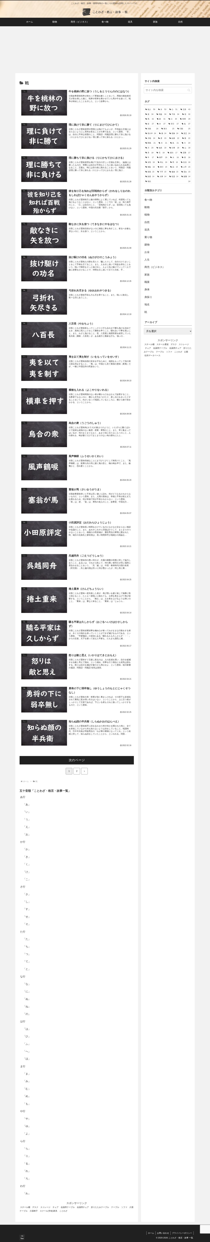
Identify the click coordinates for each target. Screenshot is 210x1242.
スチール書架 (163, 344)
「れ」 (27, 1171)
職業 (147, 282)
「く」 (27, 864)
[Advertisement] (105, 50)
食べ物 (148, 199)
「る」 (27, 1163)
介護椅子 (34, 1211)
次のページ (77, 760)
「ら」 (27, 1148)
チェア (56, 1207)
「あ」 (27, 804)
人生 (147, 259)
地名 (147, 304)
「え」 (27, 827)
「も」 (27, 1103)
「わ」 (27, 1193)
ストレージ (45, 1207)
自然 (147, 222)
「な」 (27, 984)
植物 (147, 214)
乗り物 (148, 237)
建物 (147, 244)
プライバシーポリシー (182, 1233)
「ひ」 (27, 1036)
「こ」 (27, 879)
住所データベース (152, 355)
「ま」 (27, 1073)
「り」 (27, 1156)
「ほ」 (27, 1058)
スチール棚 (25, 1207)
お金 (147, 252)
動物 (147, 207)
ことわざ (63, 1211)
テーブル (115, 1207)
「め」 (27, 1096)
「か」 (27, 849)
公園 (186, 352)
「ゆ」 (27, 1126)
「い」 (27, 812)
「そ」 (27, 924)
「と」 (27, 969)
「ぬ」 (27, 999)
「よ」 (27, 1133)
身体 (147, 289)
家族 (147, 274)
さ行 (22, 886)
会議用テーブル (68, 1207)
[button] (188, 90)
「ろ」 (27, 1178)
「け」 (27, 871)
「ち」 (27, 946)
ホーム (151, 1233)
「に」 (27, 991)
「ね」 (27, 1006)
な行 (22, 976)
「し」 (27, 901)
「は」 (27, 1029)
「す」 (27, 909)
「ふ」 (27, 1043)
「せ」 (27, 916)
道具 (147, 229)
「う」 (27, 819)
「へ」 (27, 1051)
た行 (22, 931)
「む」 (27, 1088)
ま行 (22, 1066)
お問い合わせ (163, 1233)
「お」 (27, 834)
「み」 (27, 1081)
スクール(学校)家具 (48, 1211)
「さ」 (27, 894)
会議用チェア (83, 1207)
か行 (22, 842)
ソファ (124, 1207)
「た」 (27, 939)
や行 (22, 1111)
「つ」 (27, 954)
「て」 (27, 961)
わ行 (22, 1186)
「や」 (27, 1118)
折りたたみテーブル (100, 1207)
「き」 (27, 857)
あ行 (22, 797)
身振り (148, 297)
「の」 (27, 1014)
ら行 (22, 1141)
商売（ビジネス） (154, 267)
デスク (35, 1207)
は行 (22, 1021)
